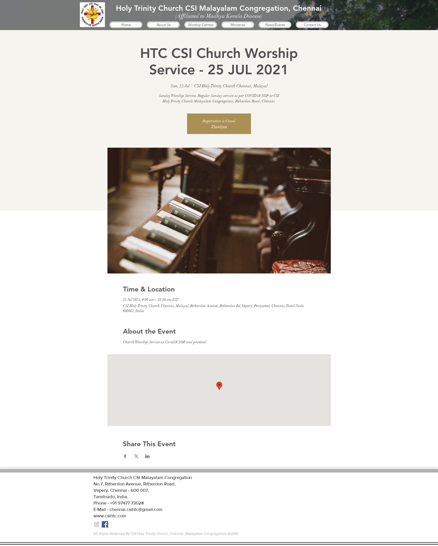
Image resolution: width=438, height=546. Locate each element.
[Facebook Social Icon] (105, 524)
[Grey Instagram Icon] (97, 524)
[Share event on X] (136, 456)
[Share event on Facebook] (125, 456)
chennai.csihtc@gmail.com (136, 509)
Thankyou (219, 126)
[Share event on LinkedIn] (147, 456)
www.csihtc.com (110, 515)
